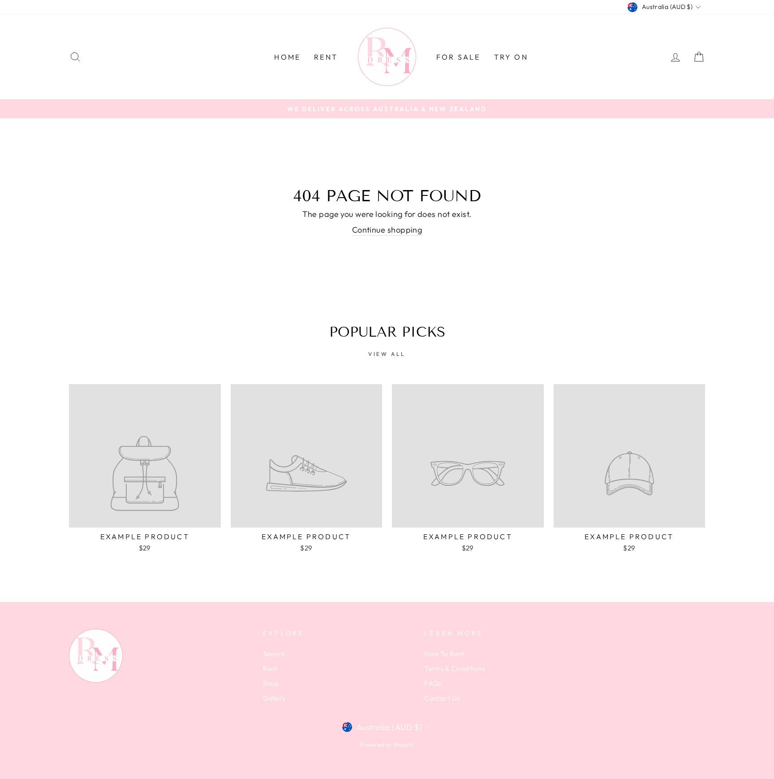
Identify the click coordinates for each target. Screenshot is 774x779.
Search (274, 653)
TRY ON (511, 56)
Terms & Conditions (454, 668)
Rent (270, 668)
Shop (271, 683)
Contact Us (442, 698)
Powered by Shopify (386, 744)
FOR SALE (458, 56)
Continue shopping (387, 230)
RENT (326, 56)
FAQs (432, 683)
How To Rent (444, 653)
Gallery (274, 698)
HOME (287, 56)
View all (387, 354)
